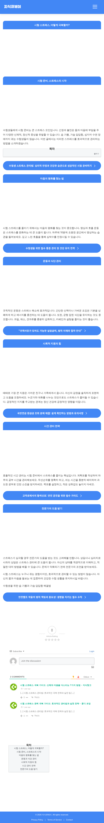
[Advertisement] (52, 50)
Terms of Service (54, 820)
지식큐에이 (12, 7)
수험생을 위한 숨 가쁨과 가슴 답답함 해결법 (27, 585)
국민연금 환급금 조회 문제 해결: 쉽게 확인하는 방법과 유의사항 (50, 413)
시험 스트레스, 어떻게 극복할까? (29, 748)
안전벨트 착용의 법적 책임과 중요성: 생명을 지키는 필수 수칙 (50, 597)
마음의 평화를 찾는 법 (29, 755)
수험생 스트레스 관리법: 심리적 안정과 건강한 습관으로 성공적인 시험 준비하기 (50, 165)
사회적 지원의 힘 (29, 762)
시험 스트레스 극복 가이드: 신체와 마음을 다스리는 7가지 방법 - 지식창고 (55, 685)
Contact (69, 820)
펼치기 (96, 154)
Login (91, 651)
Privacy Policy (37, 820)
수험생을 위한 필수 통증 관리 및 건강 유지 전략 (50, 248)
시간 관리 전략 (28, 765)
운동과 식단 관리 (29, 758)
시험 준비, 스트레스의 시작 (29, 751)
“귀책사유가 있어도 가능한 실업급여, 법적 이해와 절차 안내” (50, 330)
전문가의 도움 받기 (29, 769)
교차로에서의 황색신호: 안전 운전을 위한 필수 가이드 (50, 495)
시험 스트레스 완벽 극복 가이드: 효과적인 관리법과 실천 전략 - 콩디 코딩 (55, 703)
